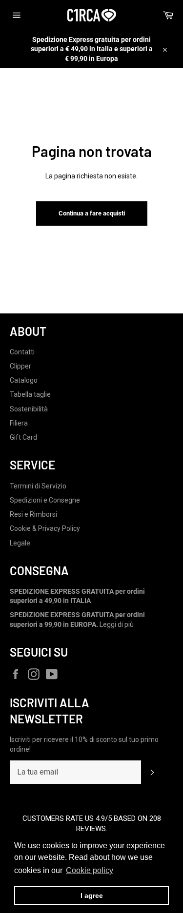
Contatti (22, 352)
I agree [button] (92, 895)
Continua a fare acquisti (92, 213)
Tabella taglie (30, 394)
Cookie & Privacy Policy (45, 528)
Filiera (19, 423)
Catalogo (24, 380)
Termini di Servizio (38, 486)
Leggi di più (117, 624)
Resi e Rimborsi (33, 514)
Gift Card (23, 437)
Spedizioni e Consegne (45, 500)
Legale (20, 543)
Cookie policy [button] (89, 870)
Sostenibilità (29, 409)
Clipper (20, 366)
